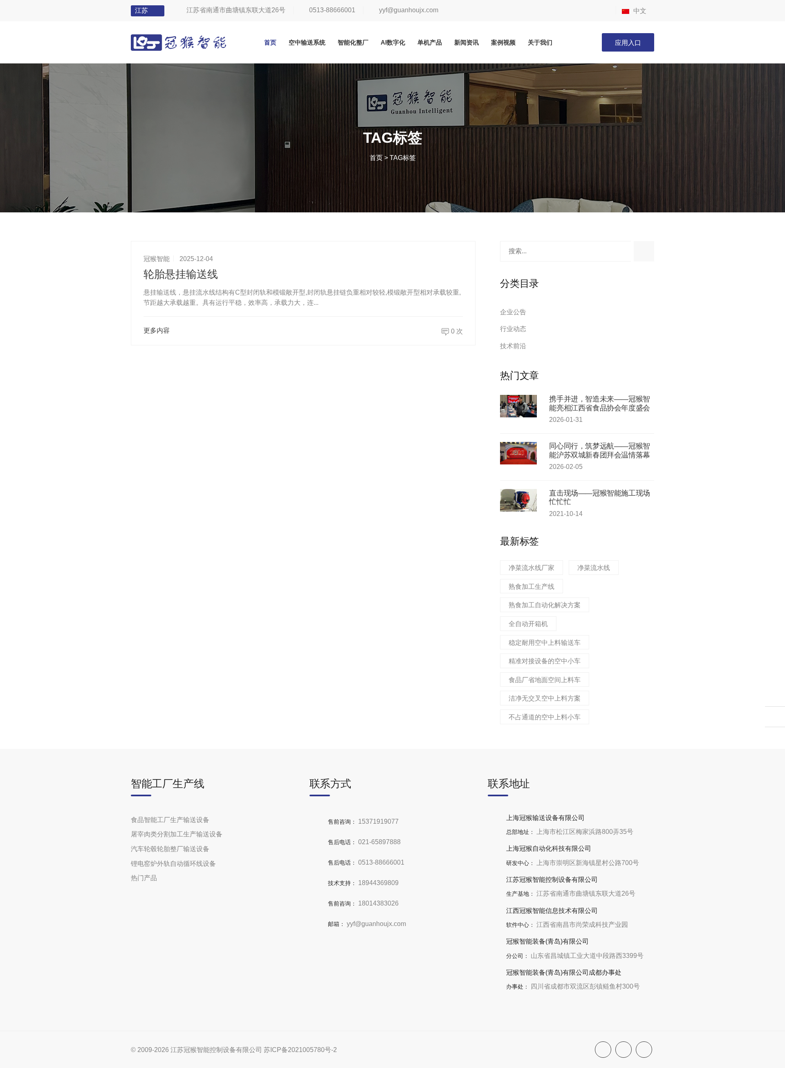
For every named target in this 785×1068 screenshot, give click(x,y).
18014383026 (378, 903)
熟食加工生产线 (531, 586)
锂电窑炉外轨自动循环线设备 (173, 863)
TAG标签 (403, 157)
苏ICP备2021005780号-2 (300, 1049)
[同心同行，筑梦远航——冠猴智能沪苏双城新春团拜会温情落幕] (518, 453)
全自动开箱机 (528, 623)
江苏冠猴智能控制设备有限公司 (216, 1049)
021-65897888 (379, 841)
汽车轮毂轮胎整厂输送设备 (170, 848)
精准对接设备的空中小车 (545, 661)
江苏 (141, 10)
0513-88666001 (332, 10)
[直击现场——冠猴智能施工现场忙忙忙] (518, 500)
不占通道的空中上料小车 (545, 717)
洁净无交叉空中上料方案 (545, 698)
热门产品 (144, 877)
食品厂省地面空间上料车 (545, 679)
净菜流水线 (593, 567)
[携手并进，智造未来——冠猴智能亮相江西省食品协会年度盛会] (518, 406)
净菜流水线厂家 (531, 567)
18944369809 (378, 882)
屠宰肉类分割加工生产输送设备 (176, 834)
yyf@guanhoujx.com (408, 10)
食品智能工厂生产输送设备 (170, 819)
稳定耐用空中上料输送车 (545, 642)
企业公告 (513, 312)
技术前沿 (513, 345)
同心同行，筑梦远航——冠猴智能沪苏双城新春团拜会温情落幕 (599, 450)
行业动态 (513, 328)
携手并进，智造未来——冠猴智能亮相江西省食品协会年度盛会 (599, 403)
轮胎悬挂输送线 (181, 274)
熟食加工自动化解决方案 (545, 605)
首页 (376, 157)
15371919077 (378, 821)
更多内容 (157, 330)
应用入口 (628, 42)
